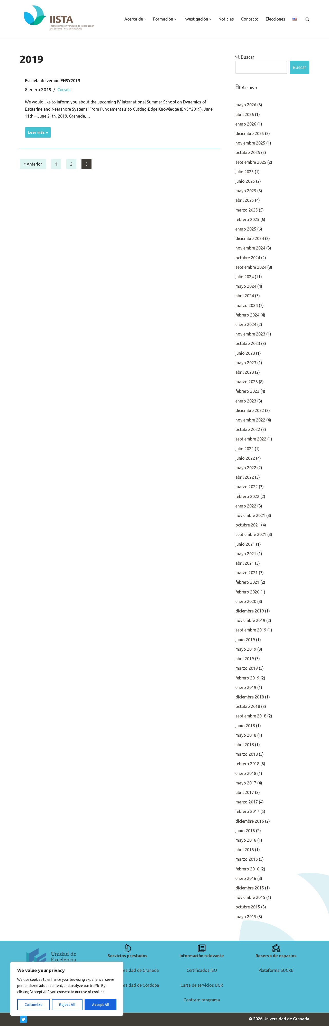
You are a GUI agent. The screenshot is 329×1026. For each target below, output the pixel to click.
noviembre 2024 (250, 248)
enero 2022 (245, 506)
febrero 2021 (247, 582)
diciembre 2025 (249, 133)
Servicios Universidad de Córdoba (127, 985)
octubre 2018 (247, 706)
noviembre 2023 (250, 334)
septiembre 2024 (250, 267)
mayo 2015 (245, 916)
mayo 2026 (245, 104)
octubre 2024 (247, 257)
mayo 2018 (245, 735)
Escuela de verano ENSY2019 (52, 80)
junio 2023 (245, 353)
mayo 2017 (245, 783)
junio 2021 (245, 544)
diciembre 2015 (249, 888)
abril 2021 (244, 563)
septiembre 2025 (250, 162)
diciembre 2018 (249, 697)
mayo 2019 (245, 649)
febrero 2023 (247, 391)
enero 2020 (245, 601)
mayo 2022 (245, 467)
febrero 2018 (247, 763)
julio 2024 (244, 276)
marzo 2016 (246, 859)
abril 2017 (244, 792)
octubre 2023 (247, 343)
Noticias (226, 19)
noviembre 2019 (250, 620)
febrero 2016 (247, 869)
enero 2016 (245, 878)
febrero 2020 (247, 592)
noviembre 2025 (250, 143)
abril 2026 (244, 114)
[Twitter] (23, 1019)
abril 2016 (244, 849)
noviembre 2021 (250, 515)
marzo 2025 (246, 210)
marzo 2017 (246, 802)
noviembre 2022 (250, 420)
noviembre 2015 (250, 897)
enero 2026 (245, 124)
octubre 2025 (247, 152)
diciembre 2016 (249, 821)
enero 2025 (245, 229)
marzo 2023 (246, 381)
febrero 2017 (247, 811)
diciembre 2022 (249, 410)
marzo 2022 (246, 486)
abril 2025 (244, 200)
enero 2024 (245, 324)
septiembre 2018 (250, 716)
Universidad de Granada (286, 1019)
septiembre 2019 (250, 630)
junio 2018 (245, 725)
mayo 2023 (245, 362)
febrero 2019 (247, 678)
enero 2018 (245, 773)
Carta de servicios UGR (201, 985)
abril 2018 (244, 744)
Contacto (250, 19)
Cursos (63, 89)
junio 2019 (245, 639)
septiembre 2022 (250, 439)
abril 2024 (244, 295)
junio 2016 (245, 830)
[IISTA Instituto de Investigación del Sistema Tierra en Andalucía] (59, 18)
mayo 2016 (245, 840)
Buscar (247, 57)
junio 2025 (245, 181)
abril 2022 (244, 477)
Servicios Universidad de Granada (127, 970)
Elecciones (275, 19)
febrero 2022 (247, 496)
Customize (33, 1005)
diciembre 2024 (249, 238)
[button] (145, 19)
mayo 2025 (245, 190)
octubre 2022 (247, 429)
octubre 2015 (247, 907)
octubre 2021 (247, 525)
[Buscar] (307, 19)
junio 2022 (245, 458)
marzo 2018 (246, 754)
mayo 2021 (245, 553)
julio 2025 (244, 171)
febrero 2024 (247, 315)
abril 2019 (244, 658)
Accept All (100, 1005)
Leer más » (36, 131)
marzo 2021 (246, 572)
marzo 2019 (246, 668)
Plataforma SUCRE (276, 970)
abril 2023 (244, 372)
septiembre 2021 (250, 534)
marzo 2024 (246, 305)
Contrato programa (202, 1000)
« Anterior (33, 164)
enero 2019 (245, 687)
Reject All (67, 1005)
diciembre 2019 (249, 611)
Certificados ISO (202, 970)
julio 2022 (244, 448)
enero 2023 (245, 401)
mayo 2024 (245, 286)
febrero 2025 (247, 219)
